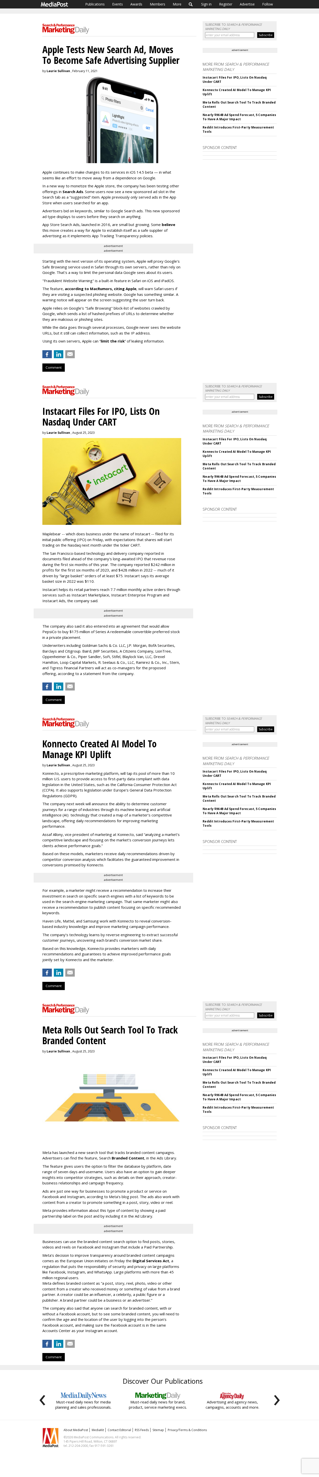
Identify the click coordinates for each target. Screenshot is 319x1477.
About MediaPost (76, 1430)
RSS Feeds (142, 1430)
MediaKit (98, 1430)
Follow (267, 4)
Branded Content (128, 1157)
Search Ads (73, 191)
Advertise (247, 4)
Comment (54, 367)
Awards (136, 4)
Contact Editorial (119, 1430)
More (177, 4)
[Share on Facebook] (47, 354)
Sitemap (158, 1430)
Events (117, 4)
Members (157, 4)
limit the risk (113, 341)
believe (168, 224)
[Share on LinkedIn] (58, 354)
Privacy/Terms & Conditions (187, 1430)
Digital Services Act (151, 1260)
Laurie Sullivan (58, 71)
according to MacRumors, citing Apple (100, 288)
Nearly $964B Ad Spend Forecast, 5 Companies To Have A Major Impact (239, 117)
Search (190, 4)
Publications (95, 4)
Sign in (206, 4)
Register (225, 4)
